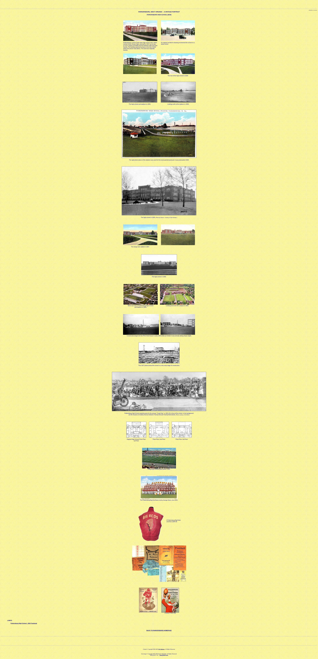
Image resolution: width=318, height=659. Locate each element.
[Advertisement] (159, 4)
